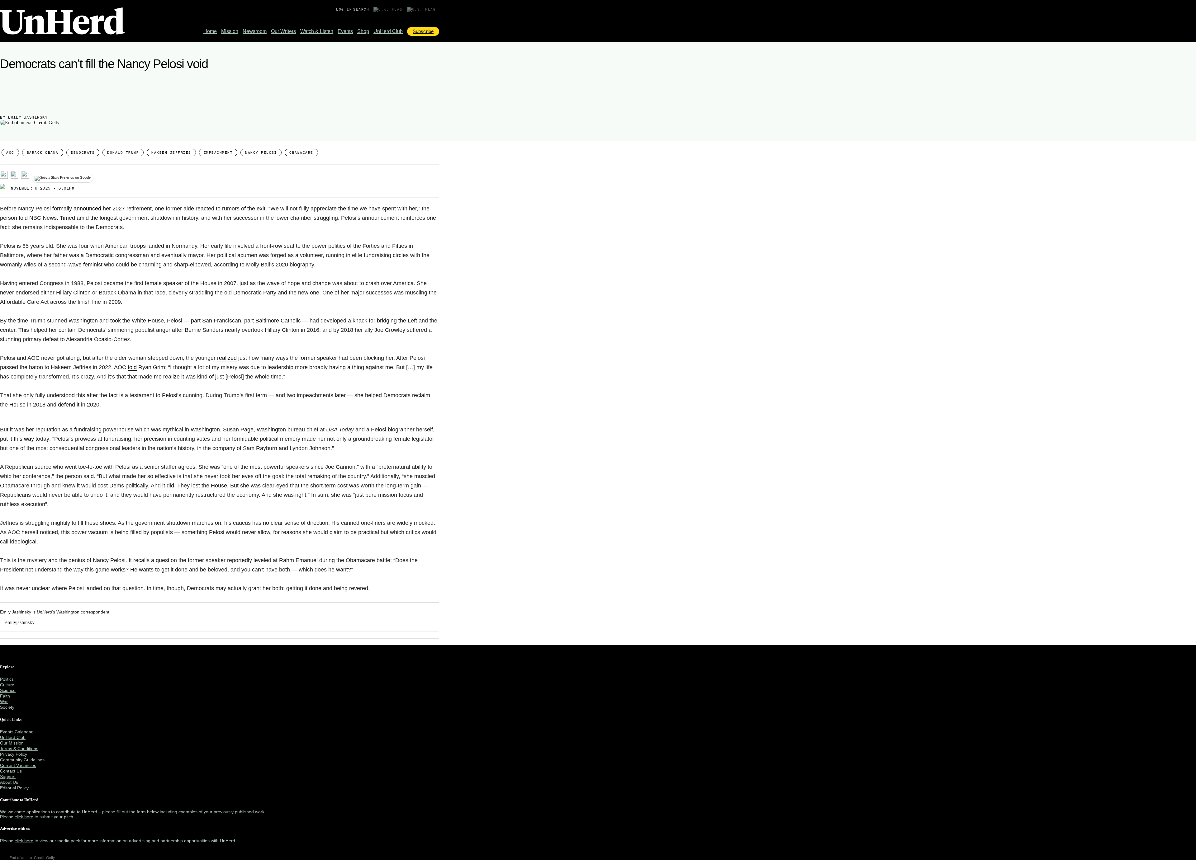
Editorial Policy (14, 787)
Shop (363, 31)
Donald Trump (123, 152)
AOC (10, 152)
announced (87, 208)
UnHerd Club (388, 31)
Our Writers (283, 31)
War (4, 701)
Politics (7, 679)
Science (8, 690)
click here (24, 816)
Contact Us (11, 770)
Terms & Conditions (19, 748)
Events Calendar (16, 731)
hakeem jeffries (171, 152)
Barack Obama (43, 152)
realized (227, 358)
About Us (9, 782)
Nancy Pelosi (261, 152)
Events (345, 31)
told (23, 218)
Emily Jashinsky (28, 117)
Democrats (83, 152)
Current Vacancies (18, 765)
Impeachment (218, 152)
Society (7, 707)
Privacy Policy (13, 754)
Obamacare (301, 152)
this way (24, 439)
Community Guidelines (22, 759)
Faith (5, 695)
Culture (7, 684)
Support (8, 776)
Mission (229, 31)
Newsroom (255, 31)
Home (210, 31)
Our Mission (12, 742)
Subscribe (423, 31)
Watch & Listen (316, 31)
